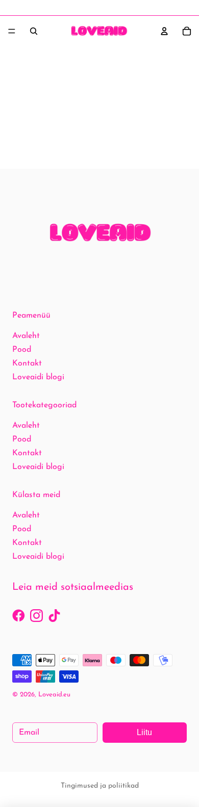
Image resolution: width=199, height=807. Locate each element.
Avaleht (26, 336)
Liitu (144, 732)
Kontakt (27, 363)
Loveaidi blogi (38, 377)
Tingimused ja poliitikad (100, 786)
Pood (21, 350)
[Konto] (164, 31)
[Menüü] (11, 31)
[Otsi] (33, 31)
